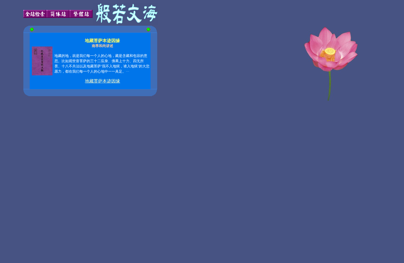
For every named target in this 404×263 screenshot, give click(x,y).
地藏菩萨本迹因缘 (102, 81)
